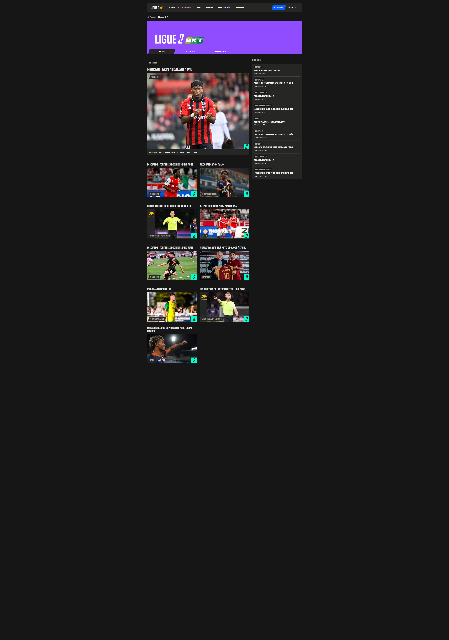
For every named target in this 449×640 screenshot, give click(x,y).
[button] (279, 7)
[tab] (161, 51)
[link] (153, 17)
